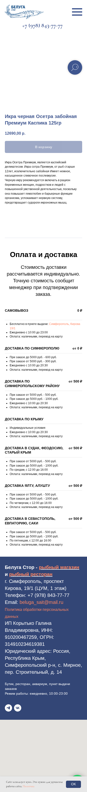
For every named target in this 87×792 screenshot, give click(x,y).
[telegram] (8, 708)
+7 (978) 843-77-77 (48, 595)
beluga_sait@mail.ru (41, 602)
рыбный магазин (59, 567)
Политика (28, 786)
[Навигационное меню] (77, 12)
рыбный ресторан (30, 574)
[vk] (17, 708)
